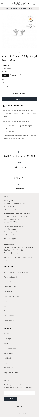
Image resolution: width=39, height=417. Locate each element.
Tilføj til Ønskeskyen (14, 106)
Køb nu (19, 99)
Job (5, 306)
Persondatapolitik (10, 277)
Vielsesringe (8, 353)
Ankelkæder (8, 368)
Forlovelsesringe (10, 348)
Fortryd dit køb (10, 321)
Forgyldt (15, 75)
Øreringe (7, 339)
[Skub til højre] (24, 52)
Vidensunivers (9, 316)
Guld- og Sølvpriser (11, 296)
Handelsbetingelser (11, 282)
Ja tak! (10, 399)
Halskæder (8, 358)
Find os (7, 311)
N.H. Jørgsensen (22, 413)
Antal (3, 83)
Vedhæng (7, 363)
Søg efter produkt (11, 373)
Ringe (6, 343)
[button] (29, 3)
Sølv (5, 75)
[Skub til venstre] (15, 52)
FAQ (5, 301)
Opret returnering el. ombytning (16, 272)
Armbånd (7, 334)
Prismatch (8, 291)
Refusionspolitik (10, 287)
